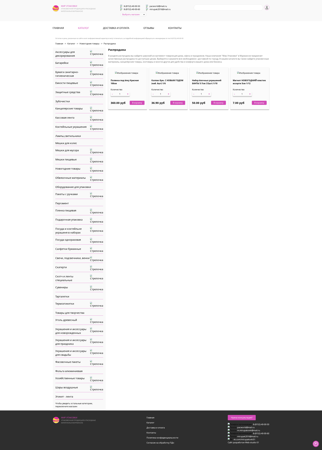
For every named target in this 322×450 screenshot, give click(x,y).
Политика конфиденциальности (162, 437)
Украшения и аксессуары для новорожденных (70, 331)
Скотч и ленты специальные (64, 278)
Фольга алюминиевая (69, 371)
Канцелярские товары (69, 108)
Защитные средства (67, 92)
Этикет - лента (64, 396)
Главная (58, 28)
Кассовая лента (64, 117)
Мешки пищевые (66, 159)
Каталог (83, 28)
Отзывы (148, 28)
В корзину (137, 102)
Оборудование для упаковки (73, 187)
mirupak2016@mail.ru (160, 9)
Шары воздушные (66, 387)
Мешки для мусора (67, 150)
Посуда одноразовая (68, 239)
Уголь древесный (66, 320)
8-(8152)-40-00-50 (132, 6)
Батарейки (61, 63)
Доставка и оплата (116, 28)
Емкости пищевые (66, 83)
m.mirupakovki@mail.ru (248, 430)
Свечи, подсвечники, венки (72, 258)
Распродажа (108, 43)
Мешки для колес (66, 143)
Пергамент (62, 203)
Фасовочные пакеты (68, 362)
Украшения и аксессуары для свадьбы (70, 352)
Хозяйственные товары (70, 378)
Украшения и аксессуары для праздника (70, 342)
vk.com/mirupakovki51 (244, 439)
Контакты (175, 28)
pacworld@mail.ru (158, 6)
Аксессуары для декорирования (65, 53)
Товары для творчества (69, 312)
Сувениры (61, 287)
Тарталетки (62, 296)
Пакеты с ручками (66, 194)
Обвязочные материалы (70, 177)
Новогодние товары (87, 43)
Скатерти (61, 267)
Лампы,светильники (68, 136)
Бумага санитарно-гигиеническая (66, 73)
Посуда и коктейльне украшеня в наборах (68, 230)
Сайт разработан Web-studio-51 (243, 442)
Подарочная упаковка (69, 219)
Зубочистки (62, 101)
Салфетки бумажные (68, 249)
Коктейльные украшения (71, 126)
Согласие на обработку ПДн (160, 442)
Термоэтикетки (64, 303)
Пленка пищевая (65, 210)
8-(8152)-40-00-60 (132, 9)
